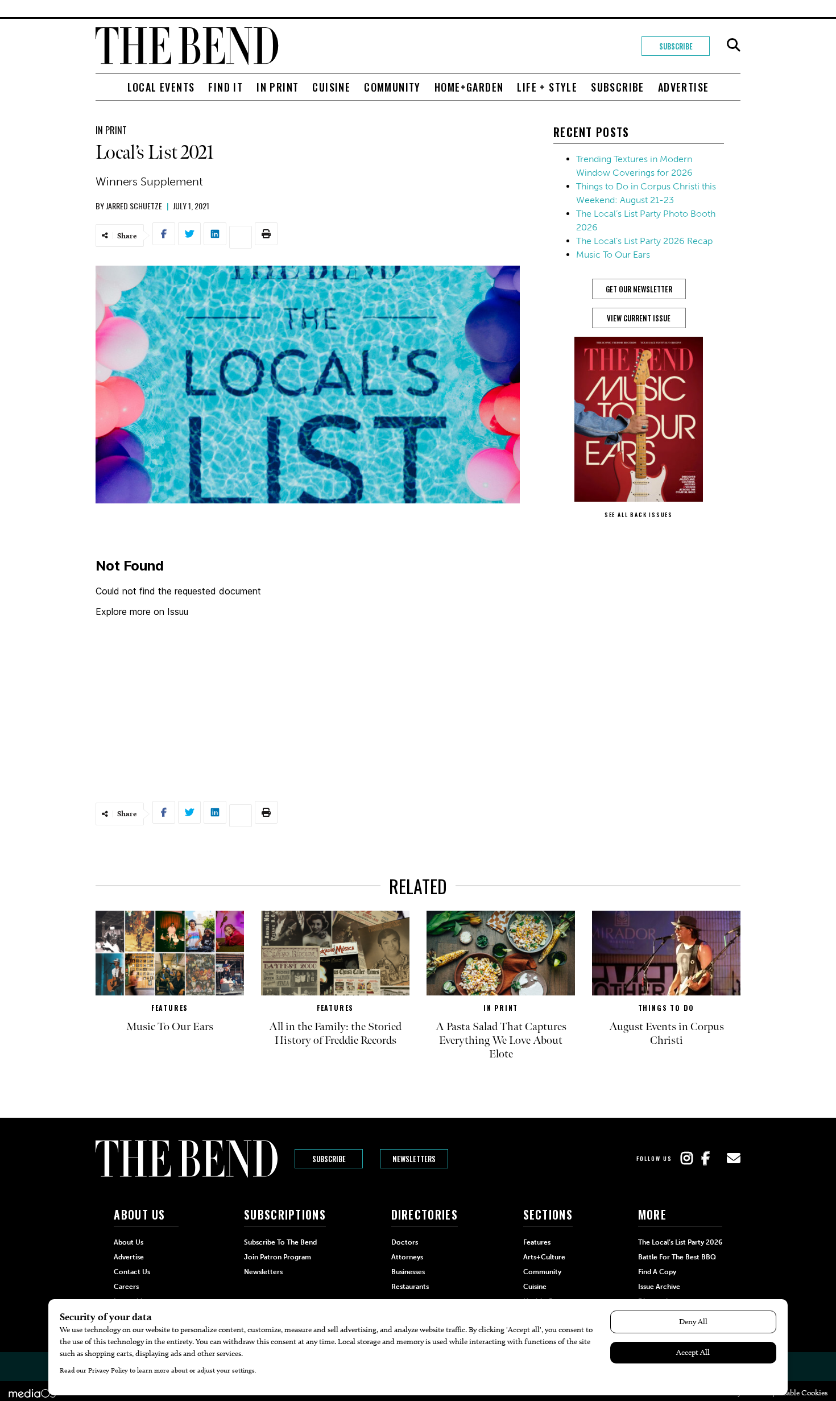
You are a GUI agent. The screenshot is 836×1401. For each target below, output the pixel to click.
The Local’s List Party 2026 (680, 1242)
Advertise (683, 87)
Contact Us (132, 1272)
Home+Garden (468, 87)
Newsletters (414, 1158)
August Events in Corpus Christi (666, 1033)
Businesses (408, 1272)
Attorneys (407, 1257)
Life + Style (547, 87)
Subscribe (676, 46)
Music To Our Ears (613, 254)
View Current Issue (639, 318)
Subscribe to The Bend (280, 1242)
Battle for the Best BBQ (677, 1257)
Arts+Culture (544, 1257)
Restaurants (410, 1287)
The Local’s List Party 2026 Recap (644, 240)
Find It (225, 87)
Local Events (161, 87)
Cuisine (331, 87)
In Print (277, 87)
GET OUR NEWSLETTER (639, 289)
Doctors (404, 1242)
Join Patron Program (277, 1257)
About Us (128, 1242)
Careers (126, 1287)
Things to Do (666, 1007)
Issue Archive (659, 1287)
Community (392, 87)
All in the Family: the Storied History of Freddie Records (335, 1033)
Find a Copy (657, 1272)
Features (169, 1007)
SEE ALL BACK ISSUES (639, 514)
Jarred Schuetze (134, 206)
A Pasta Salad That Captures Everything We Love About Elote (501, 1040)
